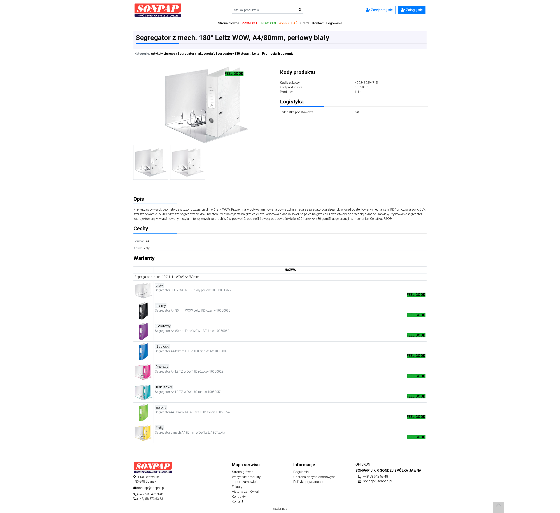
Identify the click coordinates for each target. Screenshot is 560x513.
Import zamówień (244, 482)
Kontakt (318, 23)
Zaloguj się (414, 10)
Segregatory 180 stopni (232, 53)
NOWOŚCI (268, 23)
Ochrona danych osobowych (314, 477)
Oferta (305, 23)
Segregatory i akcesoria (195, 53)
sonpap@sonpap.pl (377, 481)
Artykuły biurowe (163, 53)
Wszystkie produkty (246, 477)
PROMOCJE (250, 23)
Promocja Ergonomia (278, 53)
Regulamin (301, 472)
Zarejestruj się (381, 10)
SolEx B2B (281, 508)
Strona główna (228, 23)
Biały (146, 248)
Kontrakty (239, 497)
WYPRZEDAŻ (288, 23)
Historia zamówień (245, 492)
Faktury (237, 487)
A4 (147, 241)
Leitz (255, 53)
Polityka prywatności (308, 482)
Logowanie (334, 23)
